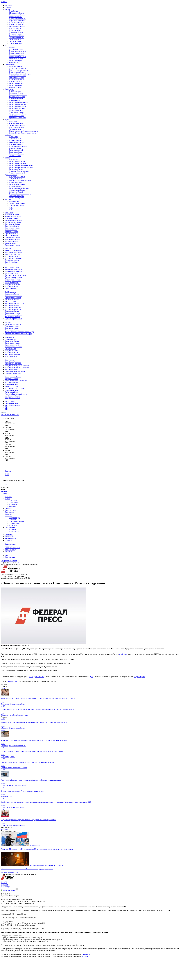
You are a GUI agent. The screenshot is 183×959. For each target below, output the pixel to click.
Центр (7, 9)
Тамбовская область (16, 38)
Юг (6, 45)
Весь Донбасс (14, 201)
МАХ (31, 677)
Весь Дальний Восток (17, 177)
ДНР (11, 209)
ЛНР (11, 207)
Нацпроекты (9, 512)
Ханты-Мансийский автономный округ (23, 131)
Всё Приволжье (15, 91)
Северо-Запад (10, 64)
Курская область (15, 28)
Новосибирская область (17, 146)
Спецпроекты (10, 527)
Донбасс (8, 199)
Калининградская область (18, 70)
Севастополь (14, 62)
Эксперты (8, 516)
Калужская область (16, 24)
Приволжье (9, 89)
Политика (8, 497)
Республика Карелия (16, 83)
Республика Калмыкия (17, 57)
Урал (7, 119)
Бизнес (7, 499)
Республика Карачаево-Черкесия (21, 167)
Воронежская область (17, 20)
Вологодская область (16, 72)
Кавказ (7, 158)
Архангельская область (17, 68)
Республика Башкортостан (18, 102)
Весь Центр (13, 11)
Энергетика (13, 502)
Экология (8, 514)
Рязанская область (15, 34)
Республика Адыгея (16, 55)
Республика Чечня (16, 169)
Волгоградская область (17, 51)
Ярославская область (16, 43)
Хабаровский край (16, 192)
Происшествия (10, 510)
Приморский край (15, 186)
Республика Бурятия (16, 198)
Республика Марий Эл (17, 104)
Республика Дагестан (17, 161)
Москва (8, 7)
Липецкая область (15, 30)
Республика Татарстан (17, 108)
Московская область (16, 13)
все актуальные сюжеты (9, 872)
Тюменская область (16, 129)
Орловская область (16, 32)
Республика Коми (15, 85)
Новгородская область (17, 79)
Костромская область (16, 26)
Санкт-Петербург (15, 87)
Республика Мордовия (17, 106)
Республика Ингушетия (17, 163)
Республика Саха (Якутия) (18, 188)
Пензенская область (16, 99)
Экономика (13, 501)
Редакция (4, 885)
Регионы (4, 2)
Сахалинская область (17, 190)
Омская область (15, 148)
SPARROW (86, 954)
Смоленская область (16, 36)
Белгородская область (17, 15)
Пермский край (15, 100)
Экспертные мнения (16, 521)
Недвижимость (14, 504)
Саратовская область (16, 112)
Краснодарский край (16, 53)
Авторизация (5, 886)
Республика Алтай (16, 150)
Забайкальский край (16, 196)
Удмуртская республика (17, 114)
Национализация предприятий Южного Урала (46, 865)
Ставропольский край (17, 173)
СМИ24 (85, 956)
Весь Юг (12, 47)
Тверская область (15, 40)
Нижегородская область (18, 95)
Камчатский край (15, 182)
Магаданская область (17, 184)
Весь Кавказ (13, 159)
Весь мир (8, 5)
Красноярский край (16, 144)
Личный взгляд (14, 523)
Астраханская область (17, 49)
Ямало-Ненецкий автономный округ (22, 133)
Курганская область (16, 127)
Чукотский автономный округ (20, 194)
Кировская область (16, 93)
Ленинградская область (17, 76)
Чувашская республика (17, 118)
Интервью (13, 525)
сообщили (123, 654)
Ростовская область (16, 59)
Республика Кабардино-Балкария (21, 165)
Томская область (15, 156)
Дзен (91, 677)
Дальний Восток (11, 175)
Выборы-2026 (35, 845)
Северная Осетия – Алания (19, 171)
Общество (8, 508)
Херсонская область (16, 205)
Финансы (12, 506)
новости (4, 491)
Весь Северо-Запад (16, 66)
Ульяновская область (16, 116)
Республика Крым (15, 60)
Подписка (13, 529)
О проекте (4, 881)
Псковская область (16, 81)
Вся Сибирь (13, 137)
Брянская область (15, 17)
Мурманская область (16, 78)
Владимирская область (17, 19)
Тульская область (15, 41)
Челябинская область (16, 125)
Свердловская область (17, 123)
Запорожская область (17, 203)
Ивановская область (16, 22)
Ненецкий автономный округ (20, 74)
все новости (5, 829)
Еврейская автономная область (20, 180)
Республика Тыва (15, 152)
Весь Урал (13, 121)
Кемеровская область (16, 142)
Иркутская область (16, 140)
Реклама (8, 471)
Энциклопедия (14, 518)
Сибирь (8, 135)
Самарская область (16, 110)
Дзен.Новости (39, 677)
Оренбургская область (17, 97)
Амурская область (15, 179)
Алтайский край (15, 139)
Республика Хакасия (16, 154)
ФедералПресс (139, 677)
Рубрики (4, 493)
